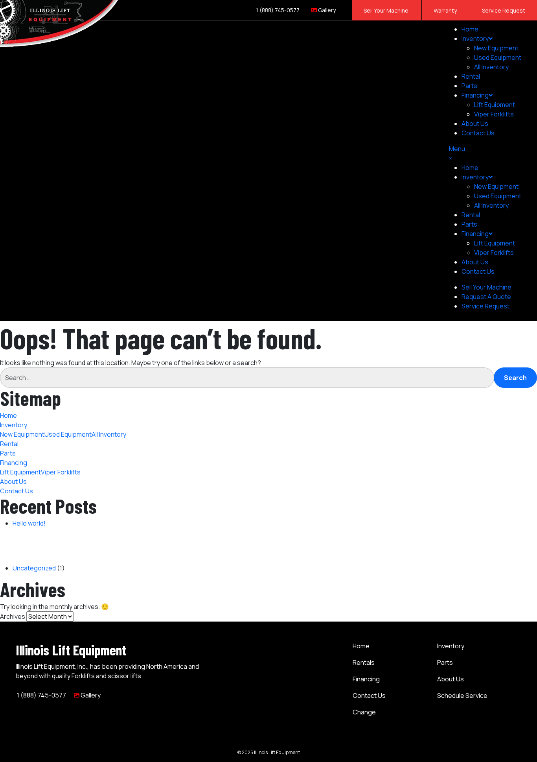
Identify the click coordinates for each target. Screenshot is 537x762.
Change (364, 712)
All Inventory (491, 67)
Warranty (446, 10)
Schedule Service (462, 695)
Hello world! (29, 523)
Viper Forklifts (494, 114)
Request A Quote (486, 296)
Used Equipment (497, 57)
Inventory (475, 38)
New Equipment (496, 48)
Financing (366, 679)
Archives (12, 616)
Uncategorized (34, 568)
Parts (469, 85)
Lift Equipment (494, 104)
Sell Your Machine (387, 10)
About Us (475, 123)
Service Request (503, 10)
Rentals (364, 662)
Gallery (326, 10)
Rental (471, 76)
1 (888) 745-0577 (277, 10)
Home (470, 29)
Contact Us (478, 133)
